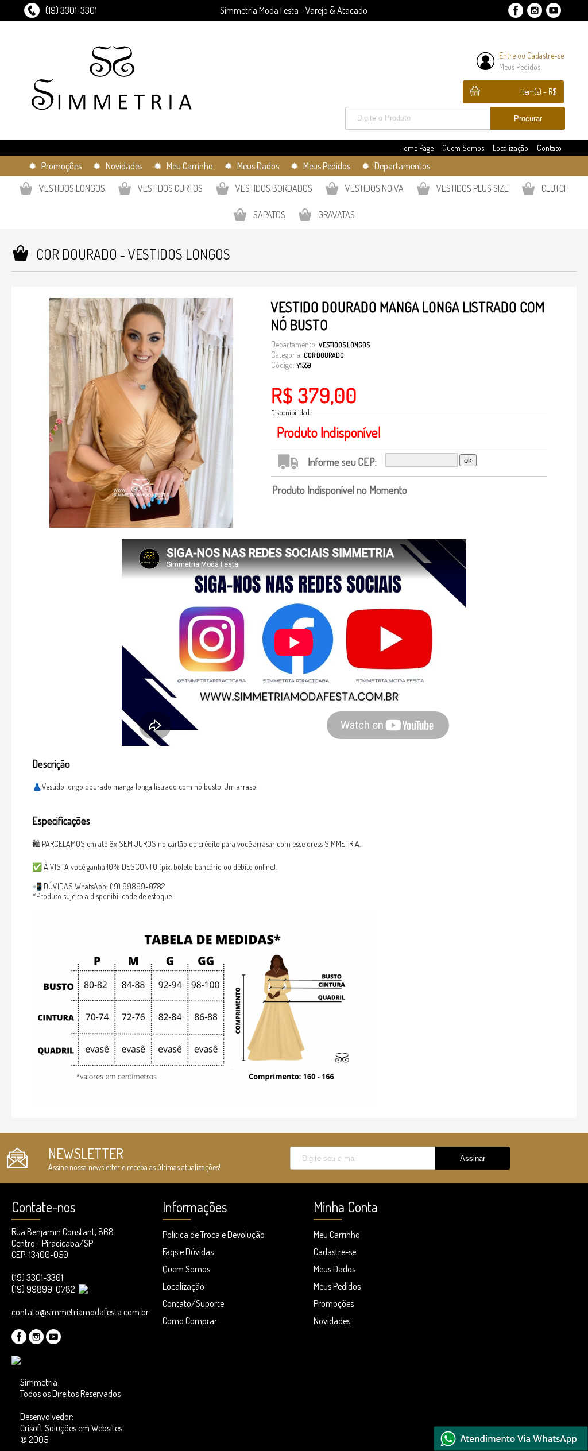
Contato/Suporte (193, 1303)
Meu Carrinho (337, 1234)
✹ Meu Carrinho (183, 166)
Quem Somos (463, 148)
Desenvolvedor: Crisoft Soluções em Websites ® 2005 (71, 1428)
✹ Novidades (117, 166)
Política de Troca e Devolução (214, 1234)
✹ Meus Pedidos (320, 166)
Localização (510, 148)
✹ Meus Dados (252, 166)
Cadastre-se (545, 55)
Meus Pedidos (519, 67)
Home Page (416, 148)
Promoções (334, 1303)
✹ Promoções (55, 166)
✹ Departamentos (396, 166)
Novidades (332, 1320)
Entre (507, 55)
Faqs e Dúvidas (188, 1251)
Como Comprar (190, 1320)
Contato (549, 148)
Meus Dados (334, 1269)
